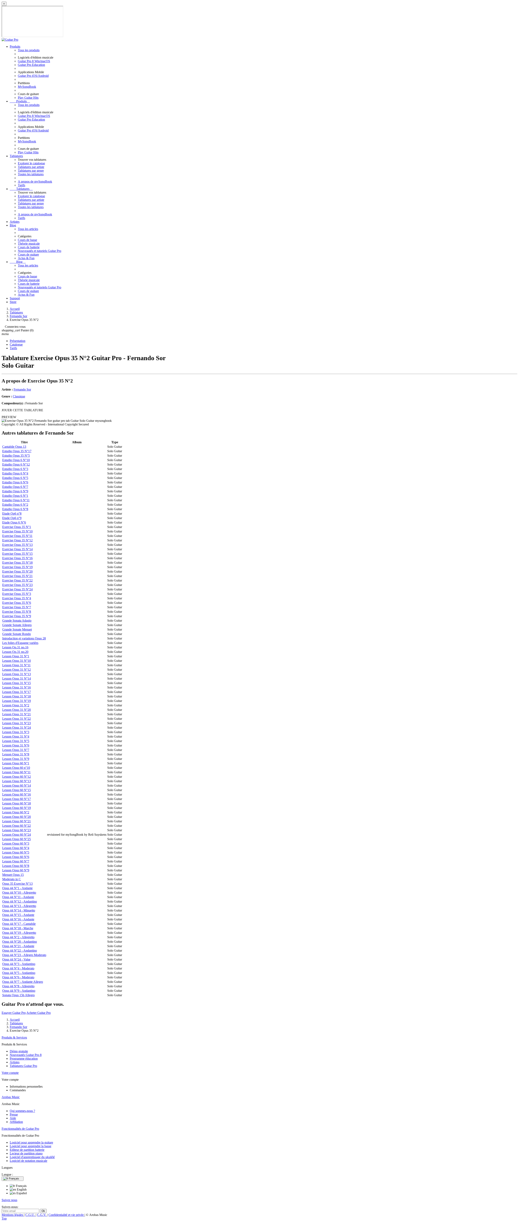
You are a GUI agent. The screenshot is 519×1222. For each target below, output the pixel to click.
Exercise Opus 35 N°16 (17, 558)
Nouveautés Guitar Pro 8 (26, 1055)
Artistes (14, 221)
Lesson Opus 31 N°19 (16, 701)
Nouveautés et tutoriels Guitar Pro (39, 251)
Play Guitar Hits (28, 97)
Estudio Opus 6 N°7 (15, 486)
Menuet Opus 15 (13, 874)
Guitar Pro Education (31, 64)
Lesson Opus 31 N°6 (15, 745)
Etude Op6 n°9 (11, 518)
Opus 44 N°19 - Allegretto (19, 932)
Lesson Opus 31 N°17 (16, 692)
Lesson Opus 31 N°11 (16, 665)
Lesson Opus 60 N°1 (15, 763)
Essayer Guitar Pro (14, 1012)
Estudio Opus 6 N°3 (15, 469)
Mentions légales (13, 1215)
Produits (15, 46)
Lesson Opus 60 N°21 (16, 821)
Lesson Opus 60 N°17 (16, 799)
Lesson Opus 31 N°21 (16, 714)
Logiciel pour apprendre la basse (30, 1146)
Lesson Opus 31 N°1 (15, 656)
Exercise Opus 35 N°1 (16, 527)
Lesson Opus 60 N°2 (15, 812)
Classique (19, 396)
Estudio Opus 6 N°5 (15, 478)
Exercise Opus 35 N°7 (16, 607)
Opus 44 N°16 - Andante (18, 919)
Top (4, 1218)
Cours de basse (27, 240)
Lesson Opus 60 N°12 (16, 776)
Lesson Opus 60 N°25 (16, 839)
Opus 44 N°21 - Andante (18, 946)
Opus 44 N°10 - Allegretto (19, 892)
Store (13, 302)
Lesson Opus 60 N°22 (16, 825)
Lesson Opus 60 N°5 (15, 852)
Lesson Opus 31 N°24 (16, 727)
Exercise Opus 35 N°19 (17, 567)
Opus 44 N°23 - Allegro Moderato (24, 955)
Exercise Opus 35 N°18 (17, 562)
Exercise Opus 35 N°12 (17, 540)
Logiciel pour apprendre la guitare (31, 1142)
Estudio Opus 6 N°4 (15, 473)
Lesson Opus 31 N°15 (16, 683)
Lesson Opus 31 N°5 (15, 741)
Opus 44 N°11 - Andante (18, 897)
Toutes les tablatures (31, 174)
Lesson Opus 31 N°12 (16, 669)
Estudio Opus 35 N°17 (16, 451)
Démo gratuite (19, 1051)
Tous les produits (29, 50)
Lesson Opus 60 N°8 (15, 866)
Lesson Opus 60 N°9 (15, 870)
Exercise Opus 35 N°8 (16, 611)
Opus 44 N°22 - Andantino (19, 950)
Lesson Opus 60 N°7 (15, 861)
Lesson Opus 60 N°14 (16, 785)
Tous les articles (28, 229)
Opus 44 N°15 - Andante (18, 915)
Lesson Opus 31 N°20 (16, 709)
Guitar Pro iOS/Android (33, 75)
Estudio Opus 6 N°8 (15, 509)
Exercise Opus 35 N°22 (17, 580)
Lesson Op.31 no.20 (15, 651)
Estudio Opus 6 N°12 (16, 464)
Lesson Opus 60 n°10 (16, 767)
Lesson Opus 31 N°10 (16, 660)
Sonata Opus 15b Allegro (18, 995)
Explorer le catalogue (31, 163)
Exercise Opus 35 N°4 (16, 598)
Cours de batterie (29, 247)
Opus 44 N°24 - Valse (16, 959)
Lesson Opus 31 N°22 (16, 718)
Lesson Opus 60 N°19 (16, 808)
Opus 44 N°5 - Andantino (18, 973)
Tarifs (21, 185)
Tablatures (16, 156)
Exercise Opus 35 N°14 (17, 549)
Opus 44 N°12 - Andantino (19, 901)
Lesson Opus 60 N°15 (16, 790)
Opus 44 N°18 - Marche (17, 928)
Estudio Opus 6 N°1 (15, 495)
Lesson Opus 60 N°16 (16, 794)
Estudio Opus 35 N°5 (16, 455)
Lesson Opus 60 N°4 (15, 848)
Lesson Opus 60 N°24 (16, 834)
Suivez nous (9, 1200)
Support (15, 298)
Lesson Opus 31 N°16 (16, 687)
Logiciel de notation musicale (28, 1160)
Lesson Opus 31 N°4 (15, 736)
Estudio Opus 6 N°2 (15, 504)
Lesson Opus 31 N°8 (15, 754)
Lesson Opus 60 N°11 (16, 772)
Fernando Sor (22, 389)
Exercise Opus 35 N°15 (17, 553)
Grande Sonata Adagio (16, 620)
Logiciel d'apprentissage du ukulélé (32, 1157)
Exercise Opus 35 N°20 (17, 571)
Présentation (17, 341)
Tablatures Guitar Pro (23, 1066)
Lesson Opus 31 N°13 (16, 674)
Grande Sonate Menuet (17, 629)
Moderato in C (11, 879)
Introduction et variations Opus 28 (24, 638)
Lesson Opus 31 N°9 (15, 758)
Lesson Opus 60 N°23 (16, 830)
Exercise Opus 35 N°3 (16, 593)
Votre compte (10, 1072)
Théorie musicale (29, 243)
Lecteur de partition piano (26, 1153)
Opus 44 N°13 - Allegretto (19, 906)
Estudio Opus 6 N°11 (16, 500)
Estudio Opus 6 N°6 (15, 482)
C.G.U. (30, 1215)
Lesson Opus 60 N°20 (16, 816)
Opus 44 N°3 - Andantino (18, 964)
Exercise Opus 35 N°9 (16, 616)
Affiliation (16, 1121)
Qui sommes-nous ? (22, 1111)
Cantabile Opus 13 (14, 446)
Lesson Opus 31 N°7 (15, 750)
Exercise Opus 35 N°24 (17, 589)
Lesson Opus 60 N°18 (16, 803)
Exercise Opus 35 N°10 (17, 531)
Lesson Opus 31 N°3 (15, 732)
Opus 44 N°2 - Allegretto (18, 937)
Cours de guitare (28, 254)
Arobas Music (11, 1097)
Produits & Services (14, 1037)
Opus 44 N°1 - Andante (17, 888)
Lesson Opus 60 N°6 (15, 857)
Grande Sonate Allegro (17, 625)
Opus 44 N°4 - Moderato (18, 968)
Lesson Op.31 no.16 (15, 647)
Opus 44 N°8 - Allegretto (18, 986)
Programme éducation (24, 1058)
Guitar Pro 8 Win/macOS (34, 61)
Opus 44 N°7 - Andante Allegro (22, 981)
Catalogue (16, 344)
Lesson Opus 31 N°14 (16, 678)
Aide (13, 1118)
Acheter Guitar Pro (38, 1012)
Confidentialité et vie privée (66, 1215)
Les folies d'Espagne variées (20, 643)
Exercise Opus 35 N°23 (17, 585)
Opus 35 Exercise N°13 (17, 883)
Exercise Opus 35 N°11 (17, 536)
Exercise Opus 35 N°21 (17, 576)
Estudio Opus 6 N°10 (16, 460)
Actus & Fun (26, 258)
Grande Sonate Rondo (16, 634)
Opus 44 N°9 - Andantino (18, 990)
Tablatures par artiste (31, 167)
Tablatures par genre (31, 170)
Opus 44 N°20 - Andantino (19, 941)
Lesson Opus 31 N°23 (16, 723)
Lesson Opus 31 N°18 (16, 696)
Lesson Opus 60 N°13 (16, 781)
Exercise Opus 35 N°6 (16, 602)
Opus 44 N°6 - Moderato (18, 977)
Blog (13, 225)
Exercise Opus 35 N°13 (17, 544)
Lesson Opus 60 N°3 (15, 843)
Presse (14, 1114)
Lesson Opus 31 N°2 (15, 705)
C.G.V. (42, 1215)
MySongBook (27, 86)
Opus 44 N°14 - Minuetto (18, 910)
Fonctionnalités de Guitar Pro (20, 1128)
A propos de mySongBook (35, 181)
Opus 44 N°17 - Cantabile (19, 923)
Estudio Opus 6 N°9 (15, 491)
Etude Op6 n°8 (11, 513)
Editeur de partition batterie (27, 1149)
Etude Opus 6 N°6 (14, 522)
